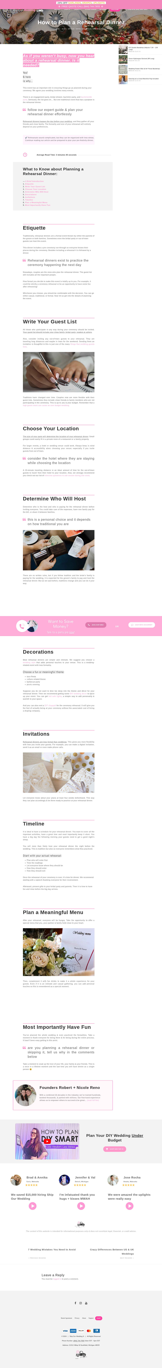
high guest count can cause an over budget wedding (46, 405)
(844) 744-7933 (78, 1341)
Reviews (102, 9)
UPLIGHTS (99, 3)
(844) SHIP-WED (98, 625)
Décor (57, 9)
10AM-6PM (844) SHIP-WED (137, 9)
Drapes (77, 9)
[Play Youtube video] (47, 1141)
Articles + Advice (74, 28)
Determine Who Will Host (36, 192)
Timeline (29, 200)
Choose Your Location (35, 189)
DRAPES (87, 3)
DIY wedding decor (78, 694)
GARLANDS (74, 3)
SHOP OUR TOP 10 (116, 1149)
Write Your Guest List (35, 187)
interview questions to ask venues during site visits (67, 475)
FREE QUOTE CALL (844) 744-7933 (81, 6)
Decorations (31, 194)
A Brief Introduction (34, 181)
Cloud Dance (90, 9)
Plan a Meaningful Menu (36, 202)
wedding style (29, 662)
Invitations (30, 197)
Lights (67, 9)
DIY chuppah (50, 705)
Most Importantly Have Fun (37, 205)
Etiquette (29, 184)
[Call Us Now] (27, 626)
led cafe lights (55, 696)
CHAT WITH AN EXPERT (143, 625)
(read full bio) (93, 1100)
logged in (57, 1279)
